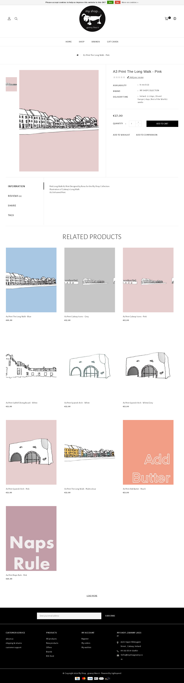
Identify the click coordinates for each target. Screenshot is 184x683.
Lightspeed (116, 673)
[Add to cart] (7, 325)
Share (12, 205)
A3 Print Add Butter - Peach (134, 489)
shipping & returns (14, 643)
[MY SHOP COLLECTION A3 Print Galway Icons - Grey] (89, 280)
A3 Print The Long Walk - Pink (96, 55)
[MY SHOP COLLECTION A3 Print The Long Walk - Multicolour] (89, 452)
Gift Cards (112, 42)
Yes (110, 2)
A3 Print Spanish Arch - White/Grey (138, 403)
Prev (11, 72)
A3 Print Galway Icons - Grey (76, 317)
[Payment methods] (77, 678)
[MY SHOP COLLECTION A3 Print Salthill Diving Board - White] (31, 366)
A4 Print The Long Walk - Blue (18, 317)
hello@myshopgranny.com (132, 657)
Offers (49, 647)
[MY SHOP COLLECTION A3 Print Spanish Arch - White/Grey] (148, 366)
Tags (11, 215)
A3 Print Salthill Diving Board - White (22, 403)
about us (10, 639)
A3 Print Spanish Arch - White (77, 403)
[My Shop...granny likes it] (92, 18)
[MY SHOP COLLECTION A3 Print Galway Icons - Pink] (148, 280)
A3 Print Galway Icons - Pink (135, 317)
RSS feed (50, 656)
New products (52, 643)
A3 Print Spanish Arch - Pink (17, 489)
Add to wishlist (121, 135)
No (117, 2)
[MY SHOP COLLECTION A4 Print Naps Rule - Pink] (31, 538)
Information (16, 186)
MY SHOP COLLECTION (149, 91)
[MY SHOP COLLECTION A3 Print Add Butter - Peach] (148, 452)
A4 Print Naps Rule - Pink (16, 575)
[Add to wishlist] (14, 325)
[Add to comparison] (21, 325)
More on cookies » (130, 2)
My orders (86, 643)
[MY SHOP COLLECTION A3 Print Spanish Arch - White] (89, 366)
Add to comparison (146, 135)
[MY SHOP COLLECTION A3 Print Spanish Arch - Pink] (31, 452)
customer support (13, 647)
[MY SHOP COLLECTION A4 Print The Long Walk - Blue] (31, 280)
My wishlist (86, 647)
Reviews (15, 196)
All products (51, 639)
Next (11, 96)
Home (69, 42)
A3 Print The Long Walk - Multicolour (80, 489)
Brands (96, 42)
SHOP (82, 42)
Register (85, 639)
